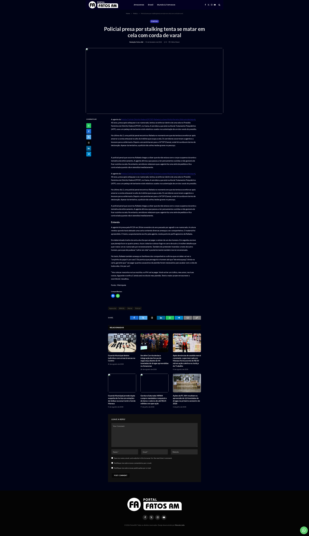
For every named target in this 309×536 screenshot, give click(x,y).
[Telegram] (88, 154)
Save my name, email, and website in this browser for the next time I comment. (143, 458)
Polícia (154, 21)
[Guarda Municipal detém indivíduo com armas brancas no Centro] (122, 342)
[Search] (219, 5)
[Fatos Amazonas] (103, 5)
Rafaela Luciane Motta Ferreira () (174, 119)
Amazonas (139, 5)
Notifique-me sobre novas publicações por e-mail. (132, 468)
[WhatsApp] (88, 125)
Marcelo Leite (180, 525)
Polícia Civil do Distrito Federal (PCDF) (137, 119)
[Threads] (88, 142)
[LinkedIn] (88, 148)
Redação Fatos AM (136, 42)
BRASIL (122, 308)
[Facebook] (88, 131)
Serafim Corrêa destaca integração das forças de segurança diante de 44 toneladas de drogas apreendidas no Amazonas (154, 360)
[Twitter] (88, 137)
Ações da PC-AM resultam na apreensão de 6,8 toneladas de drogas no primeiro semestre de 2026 (186, 399)
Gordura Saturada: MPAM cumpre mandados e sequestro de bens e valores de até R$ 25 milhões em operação (153, 399)
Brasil (150, 5)
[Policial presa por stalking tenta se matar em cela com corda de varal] (154, 81)
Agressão (112, 308)
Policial (137, 308)
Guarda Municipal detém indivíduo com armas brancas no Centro (121, 358)
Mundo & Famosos (166, 5)
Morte (130, 308)
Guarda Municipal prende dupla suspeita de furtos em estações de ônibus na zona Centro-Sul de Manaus (122, 399)
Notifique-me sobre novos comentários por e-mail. (133, 463)
